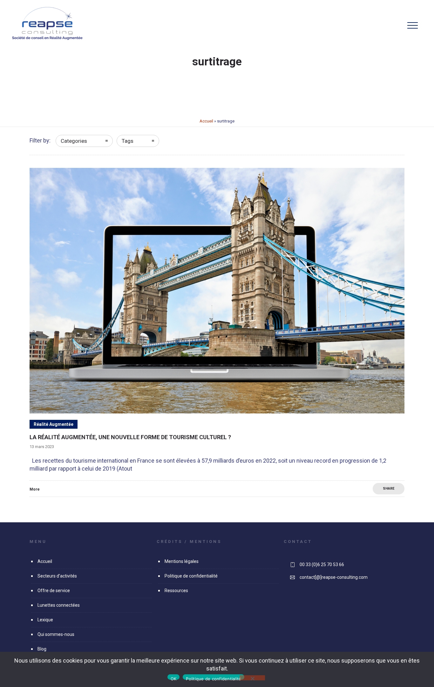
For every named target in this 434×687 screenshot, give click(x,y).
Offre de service (53, 590)
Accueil (206, 121)
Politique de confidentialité (191, 575)
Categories (74, 141)
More (35, 489)
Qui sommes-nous (55, 634)
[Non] (252, 677)
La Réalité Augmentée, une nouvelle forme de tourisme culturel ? (130, 437)
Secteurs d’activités (57, 575)
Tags (127, 141)
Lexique (45, 619)
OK (174, 678)
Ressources (176, 590)
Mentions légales (182, 561)
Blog (41, 648)
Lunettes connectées (58, 605)
